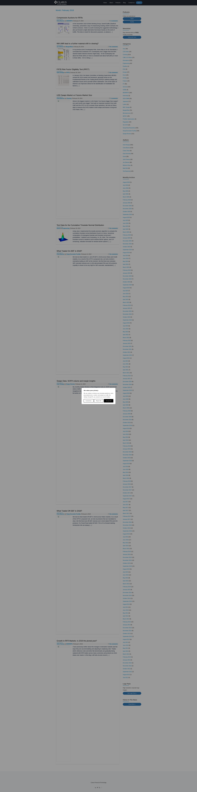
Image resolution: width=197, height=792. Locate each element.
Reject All (98, 400)
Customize (88, 400)
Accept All (108, 400)
